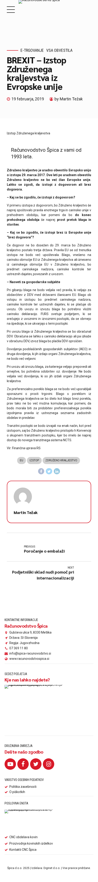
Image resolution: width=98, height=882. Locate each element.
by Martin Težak (68, 99)
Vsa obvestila (59, 50)
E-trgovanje (32, 50)
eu (21, 460)
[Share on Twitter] (49, 471)
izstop (34, 460)
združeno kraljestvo (61, 460)
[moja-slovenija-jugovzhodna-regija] (36, 706)
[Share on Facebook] (41, 471)
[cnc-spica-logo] (29, 821)
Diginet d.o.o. (52, 868)
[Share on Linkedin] (57, 471)
